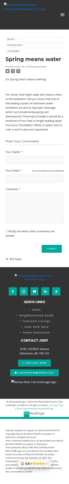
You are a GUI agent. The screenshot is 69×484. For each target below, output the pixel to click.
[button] (13, 291)
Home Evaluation (36, 332)
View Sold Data (36, 326)
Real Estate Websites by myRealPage (35, 408)
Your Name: (13, 152)
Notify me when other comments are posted (30, 233)
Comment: (12, 189)
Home (36, 309)
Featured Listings (36, 321)
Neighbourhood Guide (36, 315)
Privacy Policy (56, 405)
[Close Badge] (50, 460)
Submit (52, 248)
